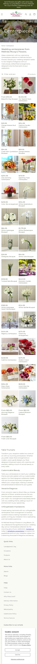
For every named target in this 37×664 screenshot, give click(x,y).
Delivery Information (11, 601)
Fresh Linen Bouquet (8, 439)
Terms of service (9, 618)
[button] (26, 14)
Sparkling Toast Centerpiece (24, 178)
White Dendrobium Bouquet (26, 205)
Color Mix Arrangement (9, 204)
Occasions (7, 551)
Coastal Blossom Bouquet (25, 413)
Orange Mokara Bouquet (24, 152)
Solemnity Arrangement (23, 334)
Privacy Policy (26, 645)
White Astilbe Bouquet (27, 307)
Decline (17, 655)
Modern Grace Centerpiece (24, 361)
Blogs (6, 576)
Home (3, 45)
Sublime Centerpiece (8, 360)
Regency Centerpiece (9, 333)
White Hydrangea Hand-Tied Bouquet (8, 308)
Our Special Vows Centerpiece (25, 100)
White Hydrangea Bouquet (7, 231)
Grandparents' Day (10, 546)
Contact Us (7, 592)
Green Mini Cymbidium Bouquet (9, 152)
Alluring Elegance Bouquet (7, 413)
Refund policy (8, 609)
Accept (17, 650)
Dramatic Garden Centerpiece (25, 282)
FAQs (5, 588)
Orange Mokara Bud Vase (8, 126)
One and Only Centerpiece (6, 178)
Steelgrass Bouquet (8, 256)
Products (7, 555)
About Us (7, 559)
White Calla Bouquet (26, 256)
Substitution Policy (10, 614)
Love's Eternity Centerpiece (24, 387)
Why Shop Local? (9, 596)
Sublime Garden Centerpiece (24, 126)
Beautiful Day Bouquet (9, 99)
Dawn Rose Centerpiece (5, 387)
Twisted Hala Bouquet (9, 281)
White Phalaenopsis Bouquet (26, 231)
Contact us (30, 529)
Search (6, 571)
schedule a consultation (16, 531)
